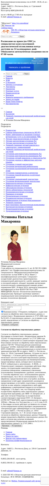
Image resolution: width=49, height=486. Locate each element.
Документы (10, 87)
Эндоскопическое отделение (17, 211)
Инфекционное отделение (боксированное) (23, 200)
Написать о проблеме (19, 67)
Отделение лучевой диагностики (19, 164)
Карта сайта (10, 434)
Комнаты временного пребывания (20, 97)
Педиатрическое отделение (17, 196)
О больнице (10, 82)
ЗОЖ (8, 80)
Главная (9, 76)
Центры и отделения (14, 85)
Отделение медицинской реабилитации (22, 166)
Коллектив (10, 114)
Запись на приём (12, 99)
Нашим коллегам (13, 93)
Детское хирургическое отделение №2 (21, 143)
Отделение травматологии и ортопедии (22, 173)
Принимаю (5, 426)
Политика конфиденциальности (19, 441)
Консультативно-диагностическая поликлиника (25, 205)
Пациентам (10, 89)
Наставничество (12, 104)
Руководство (11, 130)
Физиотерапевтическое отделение (19, 209)
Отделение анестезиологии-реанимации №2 (24, 156)
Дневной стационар (14, 203)
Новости (9, 78)
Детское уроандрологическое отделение (22, 139)
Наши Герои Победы (14, 102)
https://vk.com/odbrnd (20, 23)
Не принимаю (16, 426)
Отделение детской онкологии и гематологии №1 (26, 158)
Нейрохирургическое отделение (19, 183)
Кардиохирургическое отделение (19, 207)
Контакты (10, 95)
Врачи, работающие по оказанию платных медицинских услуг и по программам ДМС (23, 136)
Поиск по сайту (12, 436)
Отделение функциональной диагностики (23, 181)
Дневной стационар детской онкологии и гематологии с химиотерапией (22, 146)
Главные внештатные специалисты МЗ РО (23, 132)
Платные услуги (12, 91)
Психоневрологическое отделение (19, 192)
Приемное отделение (14, 194)
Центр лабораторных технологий (19, 190)
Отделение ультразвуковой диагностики (22, 179)
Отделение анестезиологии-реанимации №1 (24, 154)
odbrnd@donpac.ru (14, 17)
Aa (3, 25)
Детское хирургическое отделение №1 (21, 141)
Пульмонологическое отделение (19, 198)
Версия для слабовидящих (16, 438)
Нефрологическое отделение (17, 186)
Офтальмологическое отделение (19, 188)
